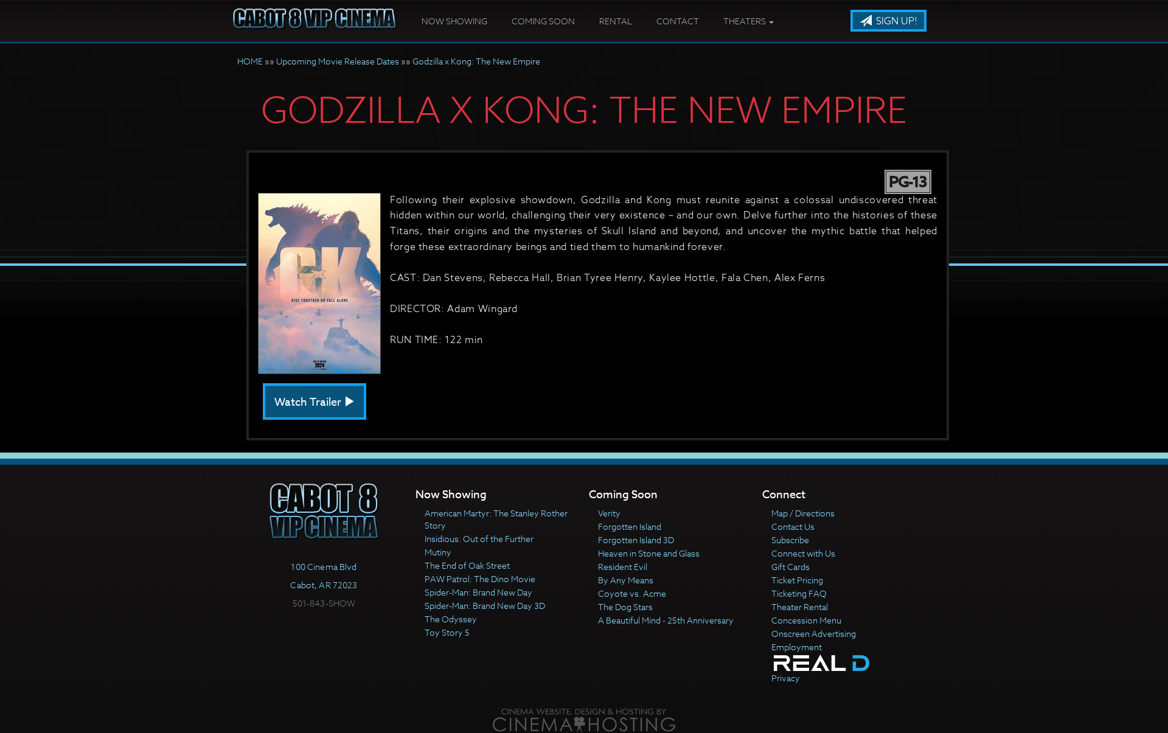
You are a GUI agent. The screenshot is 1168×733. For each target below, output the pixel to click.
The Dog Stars (625, 607)
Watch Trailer (309, 402)
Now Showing (454, 21)
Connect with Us (803, 553)
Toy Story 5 (447, 632)
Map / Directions (803, 513)
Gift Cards (790, 566)
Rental (615, 21)
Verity (609, 513)
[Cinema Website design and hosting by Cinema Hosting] (584, 719)
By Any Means (625, 580)
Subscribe (790, 540)
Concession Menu (806, 620)
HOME (250, 61)
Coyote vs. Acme (632, 593)
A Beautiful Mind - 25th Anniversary (666, 620)
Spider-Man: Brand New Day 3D (485, 605)
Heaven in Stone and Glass (649, 553)
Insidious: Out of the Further (479, 538)
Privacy (785, 678)
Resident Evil (622, 566)
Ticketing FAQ (799, 593)
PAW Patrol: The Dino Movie (480, 579)
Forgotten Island (629, 526)
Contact (677, 21)
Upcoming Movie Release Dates (337, 61)
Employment (796, 647)
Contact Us (793, 526)
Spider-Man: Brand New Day (478, 592)
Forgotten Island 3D (636, 540)
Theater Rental (799, 607)
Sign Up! (895, 21)
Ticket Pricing (797, 580)
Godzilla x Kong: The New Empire (476, 61)
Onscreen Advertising (813, 633)
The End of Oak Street (467, 565)
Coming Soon (543, 21)
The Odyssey (451, 619)
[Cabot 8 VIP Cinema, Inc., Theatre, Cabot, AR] (324, 625)
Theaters (745, 21)
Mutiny (438, 552)
